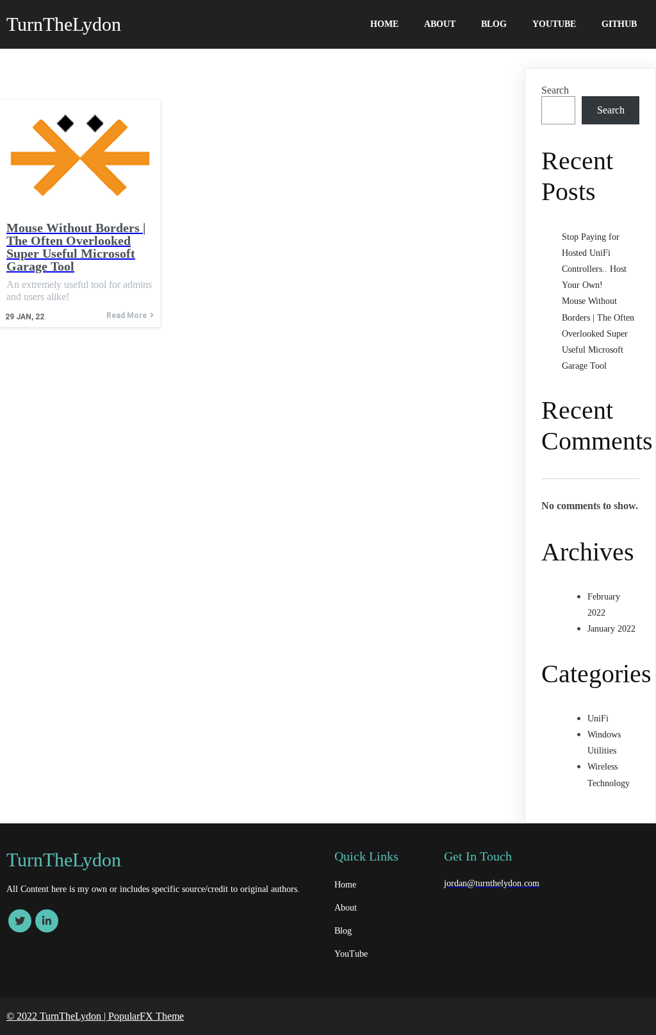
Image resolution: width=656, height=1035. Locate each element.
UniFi (598, 718)
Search (555, 90)
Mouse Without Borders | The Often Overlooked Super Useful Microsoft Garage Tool (598, 333)
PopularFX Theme (146, 1016)
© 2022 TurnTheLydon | (57, 1016)
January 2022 (611, 629)
